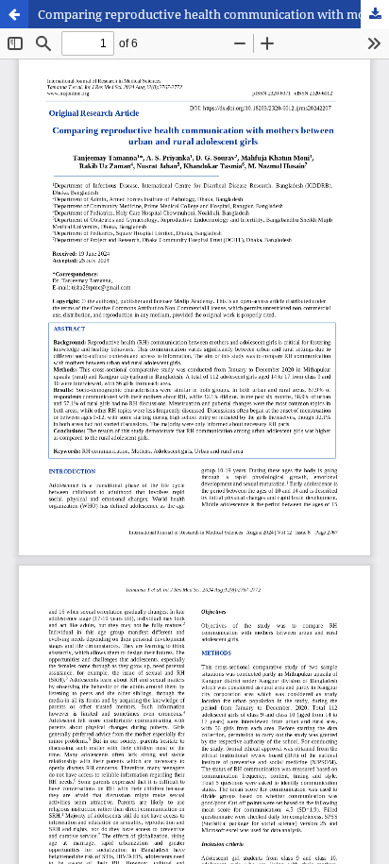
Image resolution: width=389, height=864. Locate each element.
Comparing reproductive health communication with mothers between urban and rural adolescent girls (213, 14)
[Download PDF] (375, 14)
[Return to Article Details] (14, 14)
